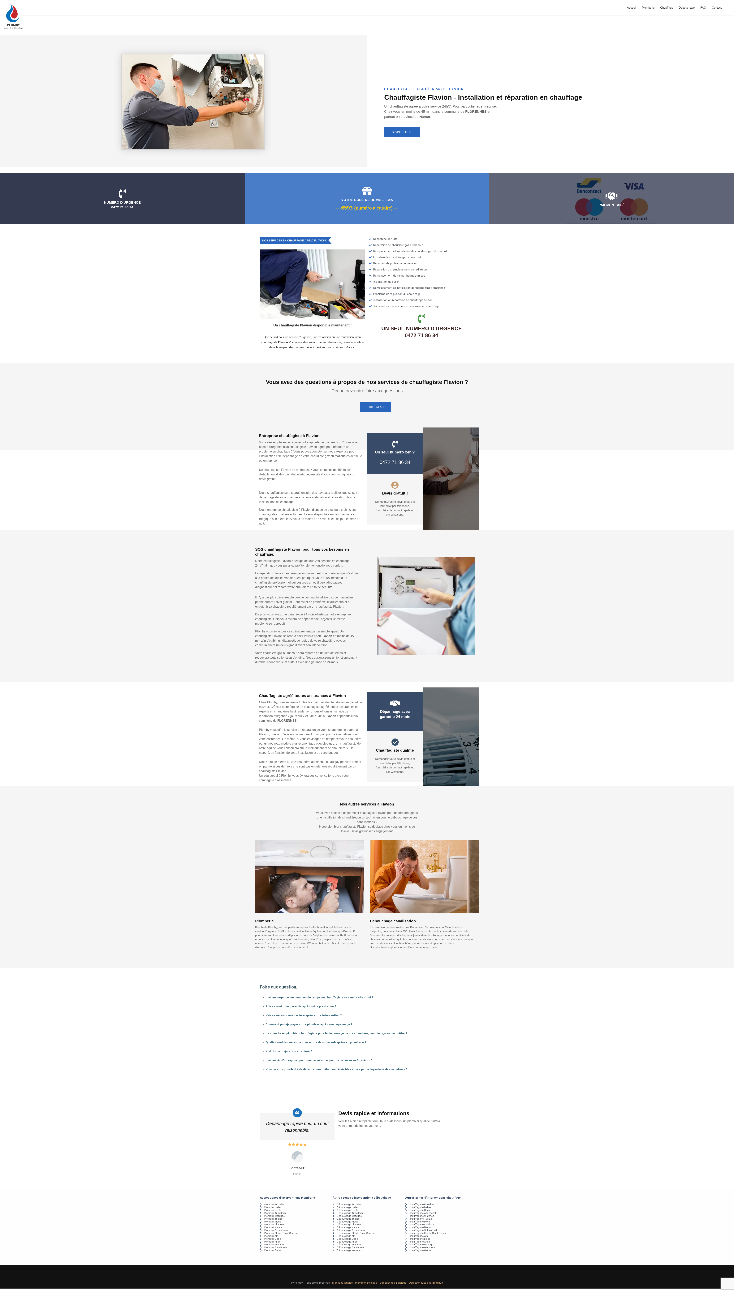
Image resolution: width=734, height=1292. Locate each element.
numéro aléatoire (373, 208)
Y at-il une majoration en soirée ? (289, 1051)
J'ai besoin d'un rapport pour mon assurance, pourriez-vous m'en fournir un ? (319, 1060)
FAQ (703, 7)
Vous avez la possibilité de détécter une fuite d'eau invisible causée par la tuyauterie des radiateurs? (336, 1069)
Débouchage (687, 7)
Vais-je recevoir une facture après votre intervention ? (304, 1015)
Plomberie (648, 7)
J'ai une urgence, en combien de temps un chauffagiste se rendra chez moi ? (319, 997)
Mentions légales (342, 1282)
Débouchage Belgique (393, 1282)
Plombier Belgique (366, 1282)
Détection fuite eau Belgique (426, 1282)
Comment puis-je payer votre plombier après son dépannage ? (309, 1024)
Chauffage (666, 7)
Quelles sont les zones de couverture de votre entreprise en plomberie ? (316, 1042)
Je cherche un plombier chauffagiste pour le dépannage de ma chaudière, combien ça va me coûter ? (336, 1033)
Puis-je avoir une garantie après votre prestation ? (301, 1006)
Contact (717, 7)
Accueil (631, 7)
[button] (367, 997)
